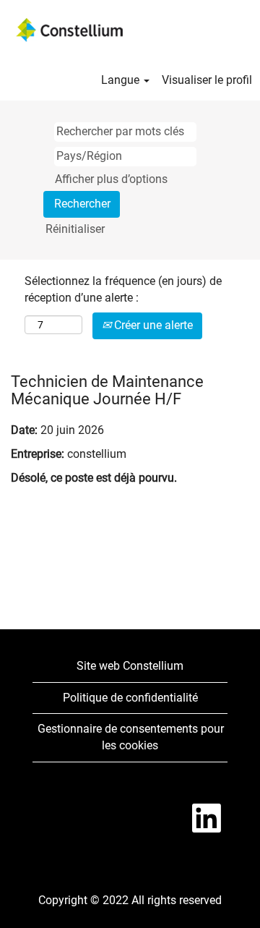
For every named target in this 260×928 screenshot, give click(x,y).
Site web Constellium (130, 666)
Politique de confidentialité (130, 697)
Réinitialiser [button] (75, 229)
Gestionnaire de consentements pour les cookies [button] (131, 737)
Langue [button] (121, 80)
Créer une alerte (152, 325)
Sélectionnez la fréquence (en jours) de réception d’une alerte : (123, 289)
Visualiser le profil (207, 80)
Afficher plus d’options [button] (111, 179)
